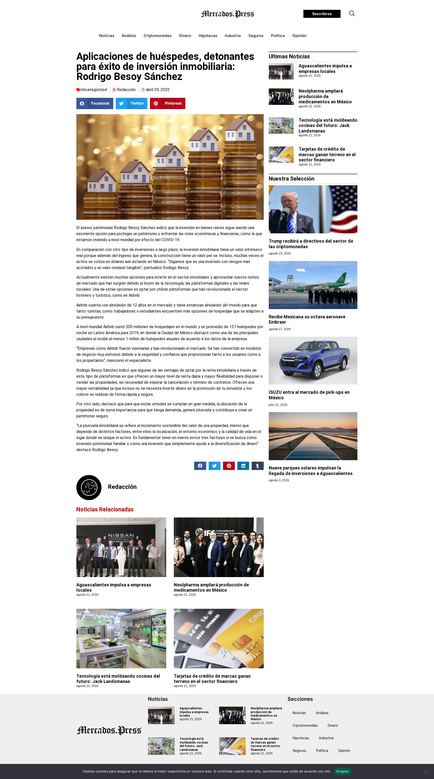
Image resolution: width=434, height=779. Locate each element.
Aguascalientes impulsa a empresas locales (325, 68)
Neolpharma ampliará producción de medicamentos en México (211, 587)
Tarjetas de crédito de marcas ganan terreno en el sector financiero (212, 678)
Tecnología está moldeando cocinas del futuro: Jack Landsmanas (118, 678)
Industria (233, 35)
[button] (352, 14)
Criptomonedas (158, 35)
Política (278, 35)
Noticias (106, 35)
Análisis (129, 35)
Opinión (299, 35)
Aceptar (342, 771)
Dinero (185, 35)
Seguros (255, 35)
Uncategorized (94, 89)
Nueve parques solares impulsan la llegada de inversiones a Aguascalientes (311, 470)
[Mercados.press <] (228, 14)
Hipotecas (208, 35)
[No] (426, 771)
